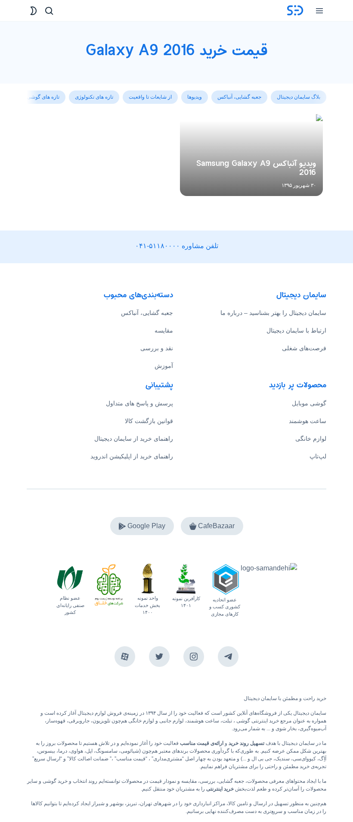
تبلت (227, 721)
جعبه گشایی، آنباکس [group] (239, 97)
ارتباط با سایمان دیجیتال (296, 330)
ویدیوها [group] (194, 97)
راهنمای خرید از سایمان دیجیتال (133, 438)
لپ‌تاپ (318, 456)
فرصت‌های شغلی (304, 348)
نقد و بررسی (156, 348)
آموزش (164, 365)
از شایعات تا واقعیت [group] (150, 97)
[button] (33, 92)
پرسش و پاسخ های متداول (139, 403)
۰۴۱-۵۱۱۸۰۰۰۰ (157, 245)
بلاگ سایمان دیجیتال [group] (298, 97)
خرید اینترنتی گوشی (257, 721)
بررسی (207, 781)
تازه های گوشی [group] (43, 97)
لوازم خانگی (310, 438)
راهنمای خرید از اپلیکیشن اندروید (131, 456)
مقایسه (164, 330)
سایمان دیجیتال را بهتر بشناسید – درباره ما (273, 312)
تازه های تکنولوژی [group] (94, 97)
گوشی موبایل (309, 403)
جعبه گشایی (231, 781)
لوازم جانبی (171, 721)
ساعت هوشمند (307, 420)
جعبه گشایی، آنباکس (147, 312)
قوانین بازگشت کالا (149, 420)
